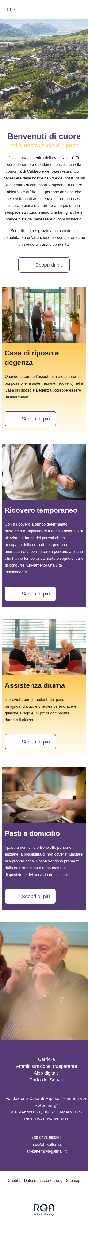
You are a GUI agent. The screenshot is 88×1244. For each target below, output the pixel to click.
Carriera (46, 1059)
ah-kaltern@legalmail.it (46, 1151)
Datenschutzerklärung (43, 1180)
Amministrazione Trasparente (46, 1066)
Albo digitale (46, 1073)
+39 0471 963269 (46, 1137)
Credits (14, 1180)
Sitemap (73, 1180)
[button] (10, 69)
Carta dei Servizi (46, 1079)
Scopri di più (49, 265)
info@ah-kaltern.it (46, 1144)
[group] (44, 315)
